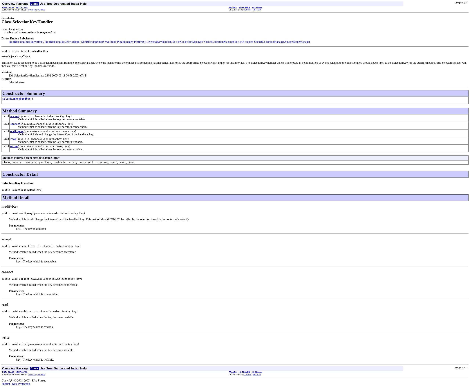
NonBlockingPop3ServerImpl (62, 41)
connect (15, 124)
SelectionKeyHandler (16, 98)
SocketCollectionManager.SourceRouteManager (282, 41)
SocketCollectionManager (187, 41)
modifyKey (17, 131)
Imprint (5, 383)
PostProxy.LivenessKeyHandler (152, 41)
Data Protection (21, 383)
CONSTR (32, 10)
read (13, 139)
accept (14, 116)
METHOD (41, 10)
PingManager (125, 41)
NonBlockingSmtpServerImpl (98, 41)
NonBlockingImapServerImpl (26, 41)
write (14, 146)
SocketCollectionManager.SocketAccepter (228, 41)
